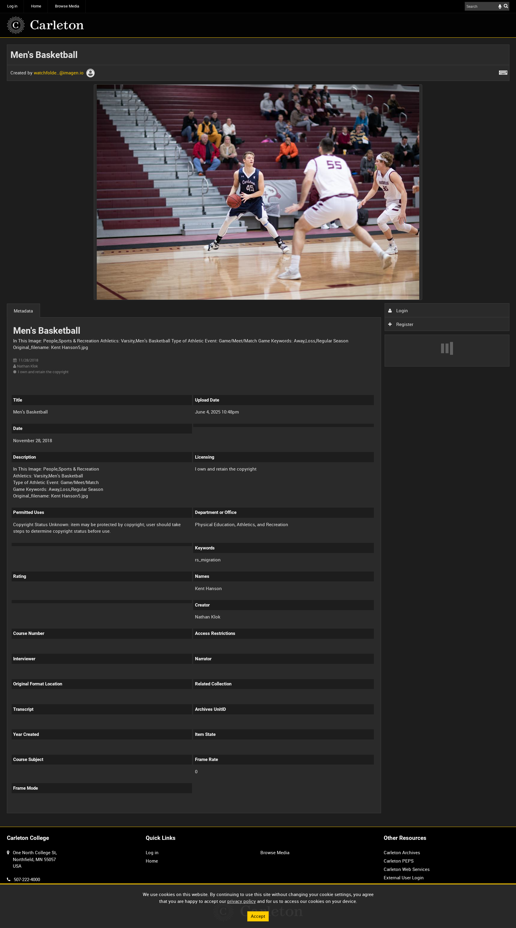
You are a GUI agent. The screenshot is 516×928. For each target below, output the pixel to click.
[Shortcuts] (503, 71)
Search (506, 6)
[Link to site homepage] (45, 25)
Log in (12, 6)
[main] (258, 432)
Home (36, 6)
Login (401, 310)
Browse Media (67, 6)
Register (404, 324)
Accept (258, 916)
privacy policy (241, 901)
